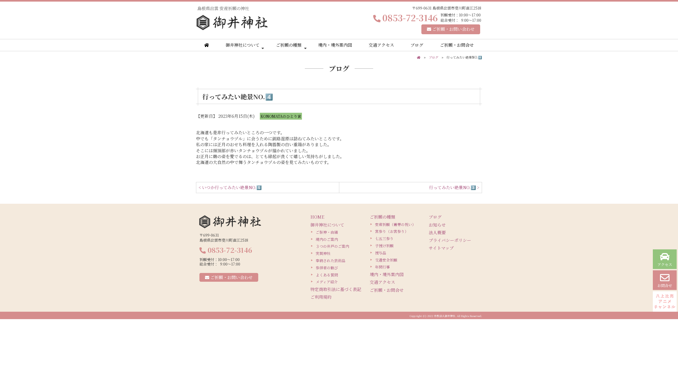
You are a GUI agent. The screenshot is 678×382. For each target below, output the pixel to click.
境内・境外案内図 (335, 45)
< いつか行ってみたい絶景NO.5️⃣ (230, 187)
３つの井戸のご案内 (332, 246)
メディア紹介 (327, 281)
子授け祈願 (384, 245)
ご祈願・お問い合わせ (453, 29)
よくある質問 (327, 274)
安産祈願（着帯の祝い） (395, 224)
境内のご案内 (327, 239)
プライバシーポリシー (450, 240)
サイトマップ (441, 248)
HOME (317, 217)
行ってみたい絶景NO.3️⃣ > (454, 187)
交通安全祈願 (386, 260)
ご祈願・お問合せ (457, 45)
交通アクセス (381, 45)
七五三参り (384, 238)
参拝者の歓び (327, 267)
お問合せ (664, 285)
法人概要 (437, 232)
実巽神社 (323, 253)
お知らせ (437, 225)
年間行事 (382, 267)
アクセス (664, 264)
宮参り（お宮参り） (391, 231)
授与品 (380, 252)
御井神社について (243, 45)
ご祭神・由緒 (327, 232)
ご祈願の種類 (288, 45)
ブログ (417, 45)
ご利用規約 (321, 297)
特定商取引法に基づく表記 (335, 289)
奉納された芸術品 (330, 260)
